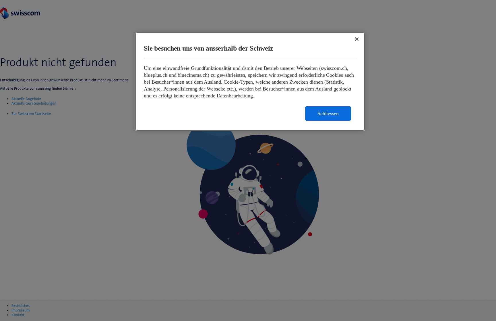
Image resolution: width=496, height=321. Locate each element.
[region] (250, 81)
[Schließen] (356, 39)
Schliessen (328, 113)
